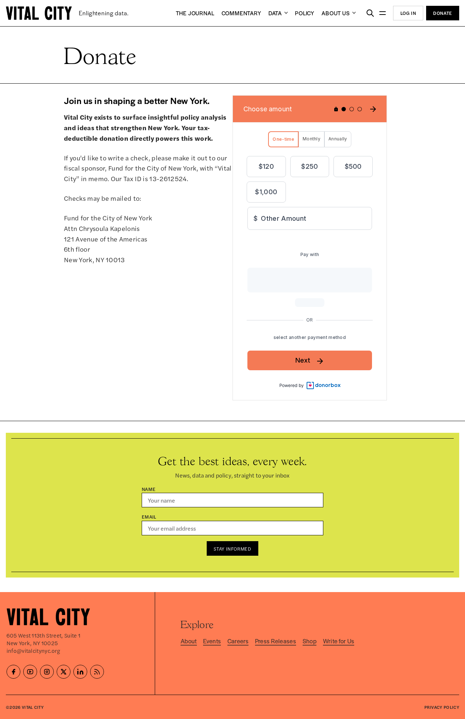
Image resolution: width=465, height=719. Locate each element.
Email (149, 516)
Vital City (33, 707)
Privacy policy (441, 707)
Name (148, 489)
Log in (408, 12)
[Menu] (383, 13)
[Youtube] (30, 672)
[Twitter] (63, 672)
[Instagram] (47, 672)
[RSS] (97, 672)
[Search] (370, 13)
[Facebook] (13, 672)
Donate (442, 12)
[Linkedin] (80, 672)
